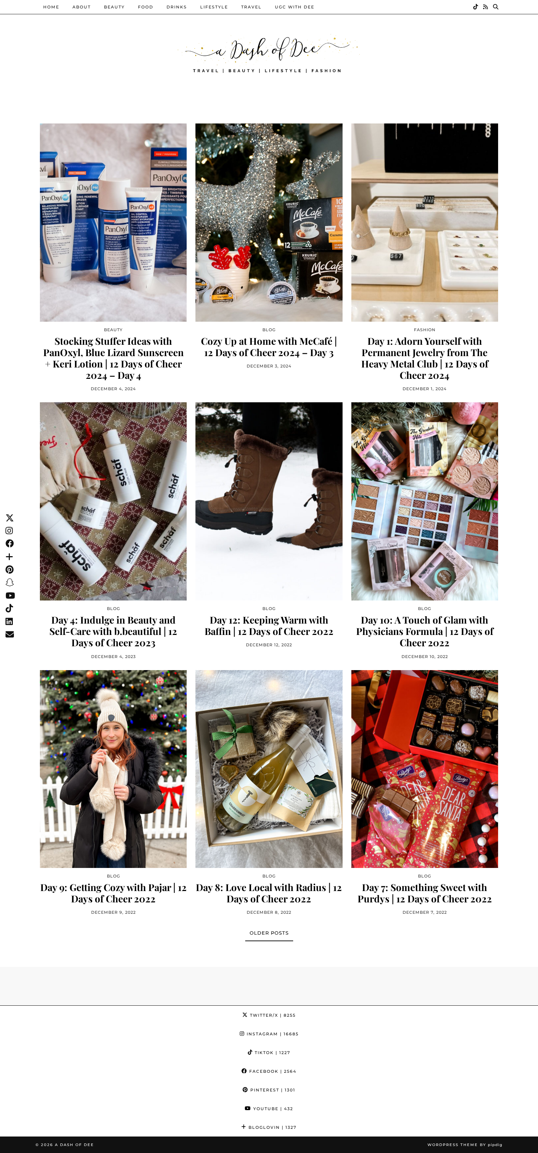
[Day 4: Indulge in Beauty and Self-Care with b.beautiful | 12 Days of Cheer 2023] (113, 501)
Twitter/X (272, 1015)
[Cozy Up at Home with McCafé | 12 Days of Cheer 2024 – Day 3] (268, 222)
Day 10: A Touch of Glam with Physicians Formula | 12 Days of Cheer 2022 (424, 631)
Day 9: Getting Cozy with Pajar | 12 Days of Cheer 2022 (113, 893)
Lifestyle (214, 7)
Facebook (271, 1071)
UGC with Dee (294, 7)
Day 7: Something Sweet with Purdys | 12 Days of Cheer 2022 (425, 893)
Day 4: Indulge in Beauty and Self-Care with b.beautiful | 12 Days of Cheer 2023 (113, 631)
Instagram (272, 1033)
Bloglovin (272, 1127)
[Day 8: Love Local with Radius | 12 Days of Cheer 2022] (268, 769)
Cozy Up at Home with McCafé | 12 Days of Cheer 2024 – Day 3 (269, 346)
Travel (251, 7)
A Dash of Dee (74, 1144)
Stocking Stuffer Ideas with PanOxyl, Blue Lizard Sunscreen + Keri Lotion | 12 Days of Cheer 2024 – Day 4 (113, 358)
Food (145, 7)
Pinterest (272, 1090)
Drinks (177, 7)
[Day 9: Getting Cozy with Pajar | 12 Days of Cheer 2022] (113, 769)
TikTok (272, 1052)
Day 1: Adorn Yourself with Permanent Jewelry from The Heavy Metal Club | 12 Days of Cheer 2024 (424, 358)
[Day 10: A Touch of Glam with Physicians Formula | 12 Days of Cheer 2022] (424, 501)
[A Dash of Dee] (269, 52)
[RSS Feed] (486, 7)
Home (51, 7)
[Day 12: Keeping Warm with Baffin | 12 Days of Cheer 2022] (268, 501)
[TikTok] (476, 7)
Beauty (114, 7)
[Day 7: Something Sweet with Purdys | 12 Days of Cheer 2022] (424, 769)
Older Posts (269, 933)
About (81, 7)
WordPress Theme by (464, 1144)
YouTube (272, 1108)
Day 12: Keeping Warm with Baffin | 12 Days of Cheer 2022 (269, 625)
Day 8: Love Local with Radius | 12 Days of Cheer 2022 (269, 893)
